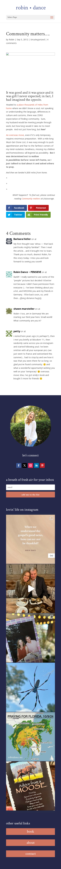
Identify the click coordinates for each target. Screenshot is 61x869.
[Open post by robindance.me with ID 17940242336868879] (30, 736)
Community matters (31, 198)
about (30, 842)
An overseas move (15, 135)
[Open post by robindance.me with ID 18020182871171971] (30, 786)
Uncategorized (37, 39)
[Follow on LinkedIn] (36, 465)
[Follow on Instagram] (30, 465)
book (30, 831)
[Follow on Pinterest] (42, 465)
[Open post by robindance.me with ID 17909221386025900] (30, 588)
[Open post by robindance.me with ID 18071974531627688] (30, 539)
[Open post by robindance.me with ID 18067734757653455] (30, 687)
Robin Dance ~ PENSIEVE (27, 272)
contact (30, 853)
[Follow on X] (24, 465)
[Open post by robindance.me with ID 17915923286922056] (30, 637)
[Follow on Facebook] (18, 465)
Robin (11, 39)
